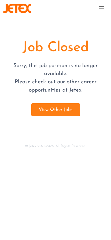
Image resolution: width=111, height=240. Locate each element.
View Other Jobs (56, 109)
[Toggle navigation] (102, 8)
